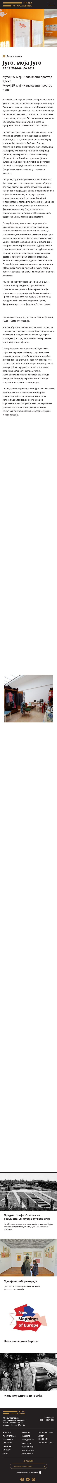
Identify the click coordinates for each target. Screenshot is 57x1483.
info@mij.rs (49, 1417)
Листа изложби (14, 56)
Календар (7, 1446)
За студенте (27, 1443)
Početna (7, 1432)
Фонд (5, 1453)
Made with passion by (27, 1473)
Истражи (7, 1450)
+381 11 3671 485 (46, 1420)
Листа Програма (46, 1442)
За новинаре (27, 1447)
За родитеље (28, 1439)
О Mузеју (26, 1432)
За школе (26, 1436)
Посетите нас (9, 1436)
